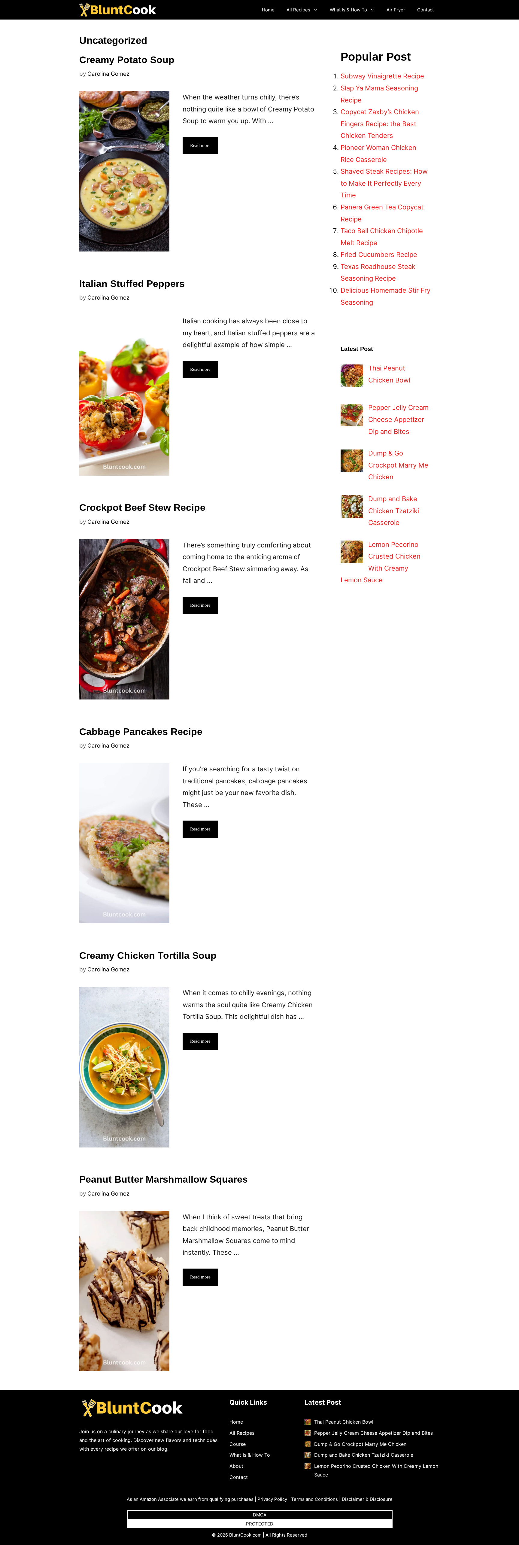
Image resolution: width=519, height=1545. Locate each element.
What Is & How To (348, 10)
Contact (425, 10)
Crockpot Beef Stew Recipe (142, 507)
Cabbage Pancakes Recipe (140, 731)
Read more (200, 145)
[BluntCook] (119, 10)
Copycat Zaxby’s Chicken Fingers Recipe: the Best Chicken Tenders (380, 123)
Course (237, 1444)
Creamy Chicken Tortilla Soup (148, 955)
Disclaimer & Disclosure (367, 1499)
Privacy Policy (272, 1499)
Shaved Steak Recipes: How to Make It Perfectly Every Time (384, 183)
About (236, 1466)
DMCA (259, 1515)
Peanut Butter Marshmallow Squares (163, 1179)
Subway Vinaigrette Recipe (382, 76)
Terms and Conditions (314, 1499)
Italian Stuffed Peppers (132, 283)
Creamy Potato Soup (127, 59)
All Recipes (298, 10)
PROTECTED (259, 1524)
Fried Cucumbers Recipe (379, 254)
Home (268, 10)
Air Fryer (396, 10)
